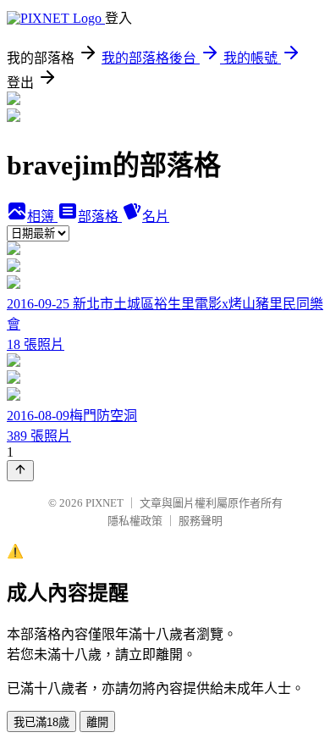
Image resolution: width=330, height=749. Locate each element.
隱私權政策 (134, 520)
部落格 (100, 216)
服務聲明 (201, 520)
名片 (155, 216)
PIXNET (104, 503)
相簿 (42, 216)
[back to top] (20, 470)
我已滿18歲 (41, 722)
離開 (97, 722)
